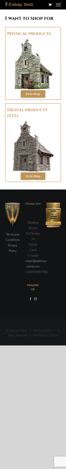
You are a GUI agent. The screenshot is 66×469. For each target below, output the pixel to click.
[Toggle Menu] (58, 4)
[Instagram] (35, 298)
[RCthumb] (33, 40)
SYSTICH (52, 335)
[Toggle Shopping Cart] (50, 4)
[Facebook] (30, 298)
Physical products (29, 33)
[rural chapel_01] (33, 122)
